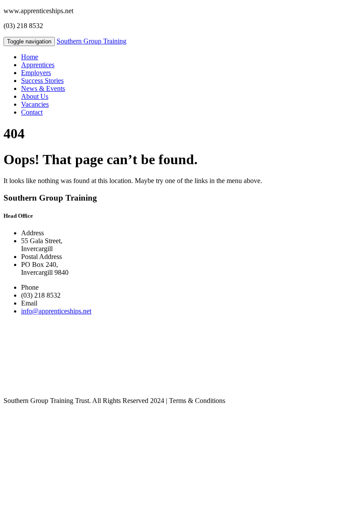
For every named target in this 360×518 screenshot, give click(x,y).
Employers (36, 72)
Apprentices (37, 64)
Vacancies (35, 104)
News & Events (43, 88)
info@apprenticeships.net (56, 311)
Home (29, 57)
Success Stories (42, 80)
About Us (34, 96)
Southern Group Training (91, 41)
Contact (32, 112)
